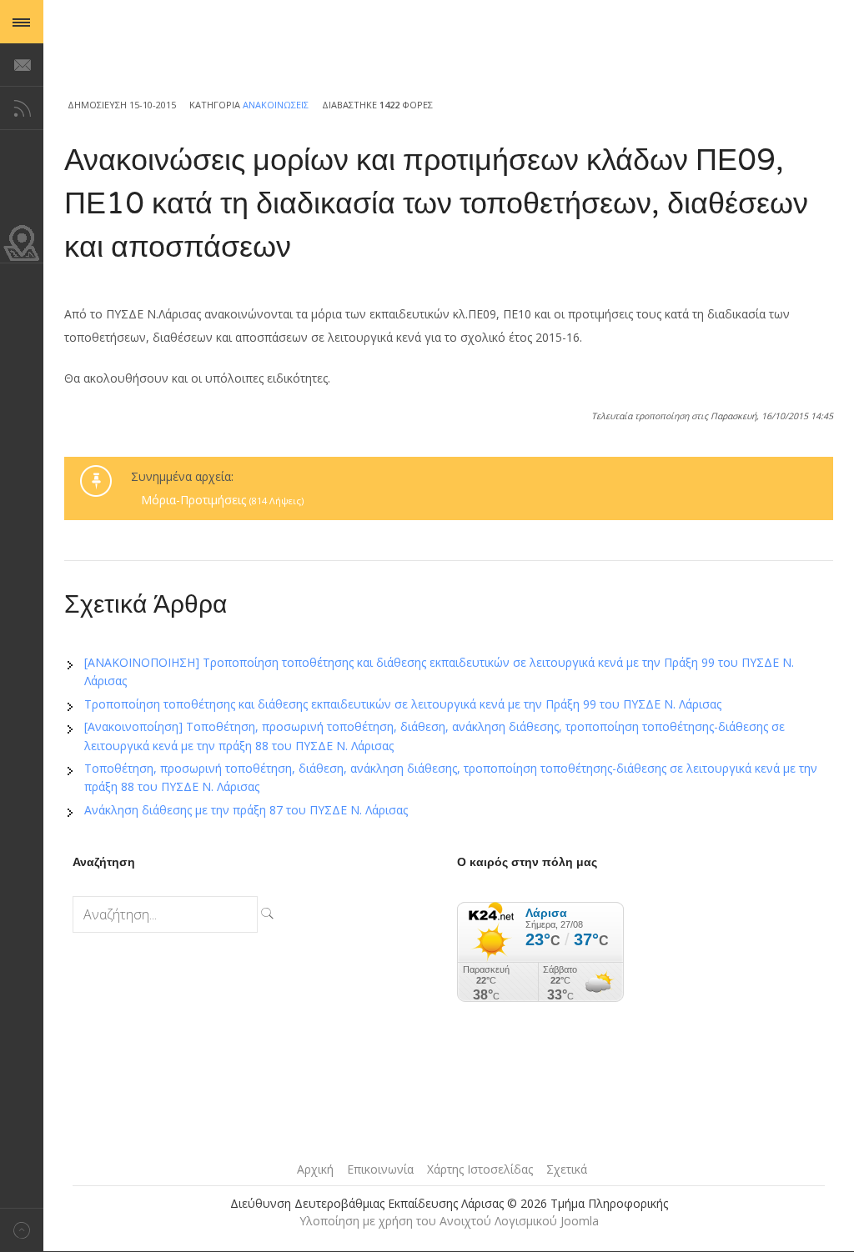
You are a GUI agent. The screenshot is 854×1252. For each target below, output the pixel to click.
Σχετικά (566, 1169)
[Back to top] (21, 1230)
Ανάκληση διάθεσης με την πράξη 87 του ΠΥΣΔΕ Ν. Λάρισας (246, 810)
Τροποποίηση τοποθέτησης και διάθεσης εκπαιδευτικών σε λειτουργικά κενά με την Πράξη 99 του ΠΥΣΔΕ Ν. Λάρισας (402, 704)
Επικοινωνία (380, 1169)
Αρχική (315, 1169)
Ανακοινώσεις (276, 104)
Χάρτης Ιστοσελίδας (480, 1169)
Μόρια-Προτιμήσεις (222, 500)
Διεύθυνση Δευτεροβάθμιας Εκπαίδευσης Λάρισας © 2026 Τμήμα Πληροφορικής (449, 1203)
